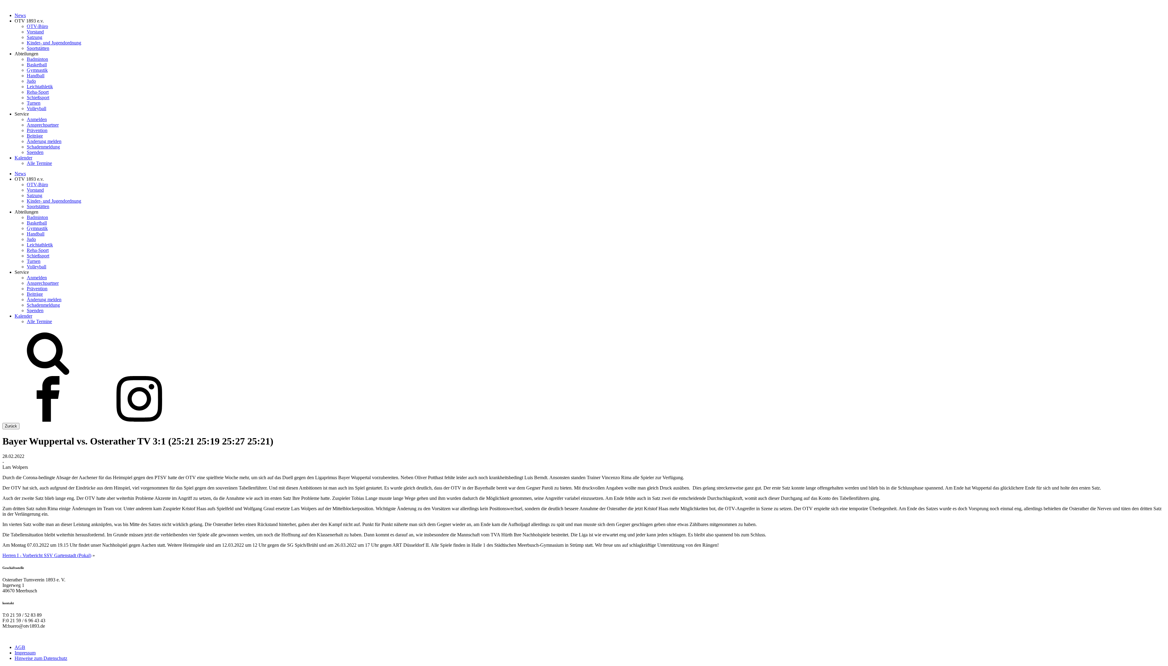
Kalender (23, 157)
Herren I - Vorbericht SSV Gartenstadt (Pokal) (46, 555)
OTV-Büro (37, 26)
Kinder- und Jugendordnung (54, 42)
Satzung (34, 37)
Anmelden (37, 119)
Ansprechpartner (43, 124)
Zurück (11, 426)
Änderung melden (44, 141)
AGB (20, 647)
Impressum (25, 652)
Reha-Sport (38, 92)
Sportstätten (38, 48)
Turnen (33, 103)
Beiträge (35, 135)
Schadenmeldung (43, 146)
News (20, 15)
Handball (35, 75)
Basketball (37, 64)
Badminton (37, 59)
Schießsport (38, 97)
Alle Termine (39, 163)
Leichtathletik (40, 86)
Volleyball (36, 108)
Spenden (35, 152)
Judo (31, 81)
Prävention (37, 130)
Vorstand (35, 31)
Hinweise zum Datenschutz (41, 658)
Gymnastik (37, 70)
